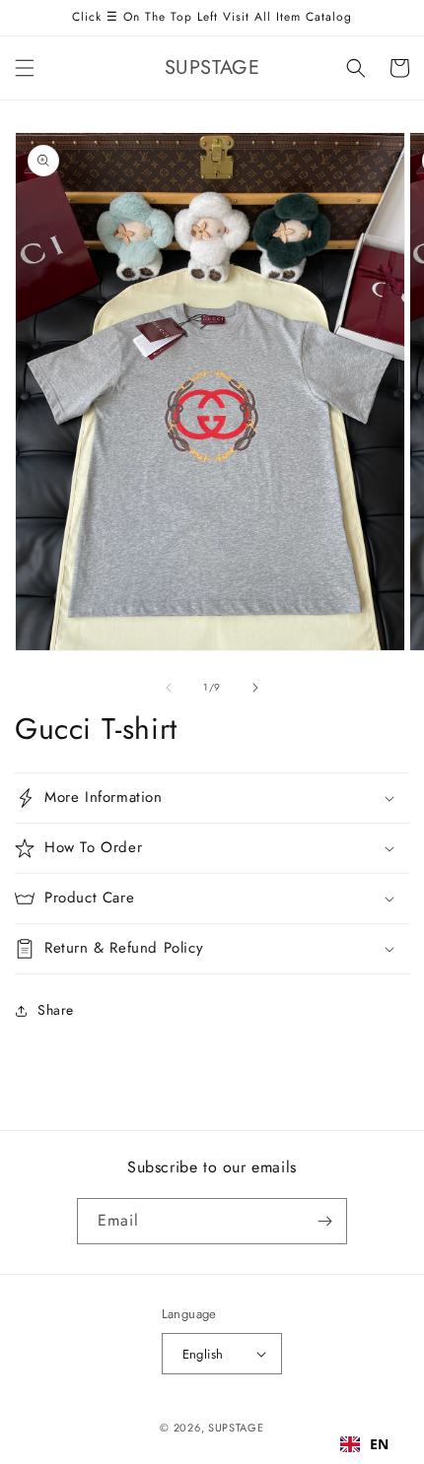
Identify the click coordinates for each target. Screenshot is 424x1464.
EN (379, 1443)
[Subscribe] (324, 1221)
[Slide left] (168, 687)
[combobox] (364, 1444)
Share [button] (55, 1010)
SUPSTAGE (236, 1427)
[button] (24, 68)
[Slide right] (255, 687)
